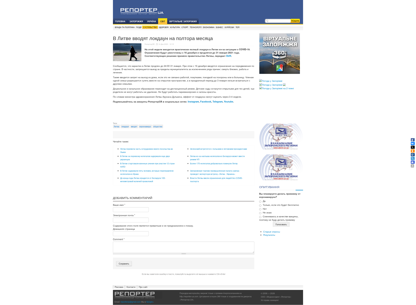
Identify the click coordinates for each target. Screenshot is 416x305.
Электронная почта (124, 215)
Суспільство (150, 27)
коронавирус (145, 126)
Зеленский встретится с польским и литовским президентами (218, 148)
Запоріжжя (136, 21)
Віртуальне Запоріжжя (183, 21)
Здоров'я (164, 27)
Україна (151, 21)
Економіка (208, 27)
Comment (118, 239)
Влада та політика (125, 27)
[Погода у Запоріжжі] (270, 80)
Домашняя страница (124, 228)
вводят (134, 126)
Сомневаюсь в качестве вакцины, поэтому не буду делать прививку (278, 218)
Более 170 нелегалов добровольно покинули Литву (214, 163)
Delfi (228, 55)
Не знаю (267, 212)
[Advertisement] (183, 113)
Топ (238, 27)
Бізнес (219, 27)
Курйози (229, 27)
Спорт (185, 27)
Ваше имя (119, 204)
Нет (265, 208)
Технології (195, 27)
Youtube (228, 101)
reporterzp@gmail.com (131, 301)
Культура (175, 27)
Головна (120, 21)
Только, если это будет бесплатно (281, 204)
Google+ (150, 301)
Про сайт (143, 286)
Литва (116, 126)
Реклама (119, 286)
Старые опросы (271, 231)
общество (157, 126)
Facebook (205, 101)
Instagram (193, 101)
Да (264, 201)
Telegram (218, 101)
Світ (162, 21)
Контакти (131, 286)
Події (138, 27)
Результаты (269, 234)
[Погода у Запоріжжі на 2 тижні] (276, 88)
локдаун (125, 126)
